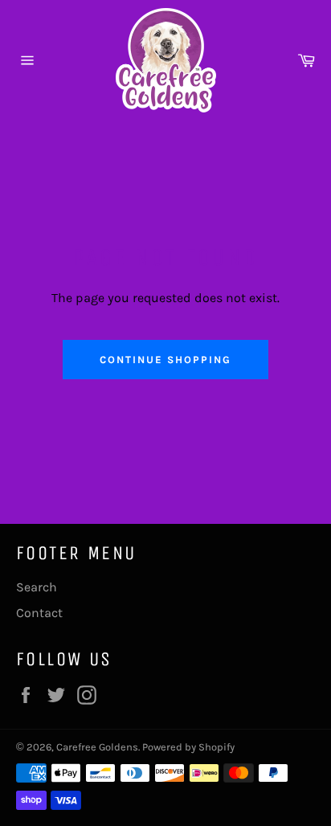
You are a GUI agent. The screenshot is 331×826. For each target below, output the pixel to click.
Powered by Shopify (188, 747)
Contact (39, 612)
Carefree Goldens (97, 747)
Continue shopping (165, 360)
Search (36, 587)
